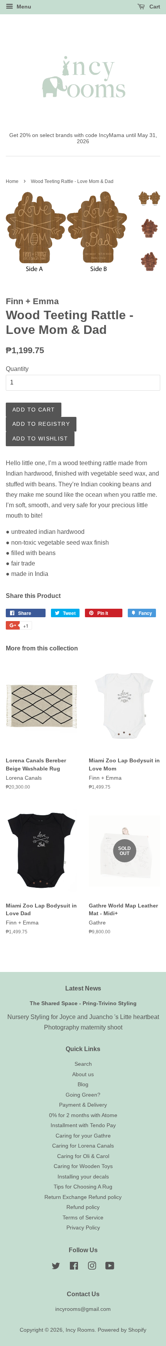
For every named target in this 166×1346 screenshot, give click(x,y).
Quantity (17, 369)
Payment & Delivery (83, 1105)
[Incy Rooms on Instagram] (92, 1267)
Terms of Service (83, 1218)
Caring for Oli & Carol (83, 1156)
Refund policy (83, 1207)
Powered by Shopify (122, 1330)
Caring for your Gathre (83, 1136)
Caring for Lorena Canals (83, 1146)
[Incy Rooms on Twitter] (56, 1267)
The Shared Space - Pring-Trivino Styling (83, 1003)
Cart (154, 6)
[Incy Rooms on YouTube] (109, 1267)
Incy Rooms (80, 1330)
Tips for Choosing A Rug (83, 1187)
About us (83, 1074)
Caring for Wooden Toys (83, 1166)
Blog (83, 1084)
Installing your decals (83, 1177)
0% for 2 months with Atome (83, 1115)
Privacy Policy (83, 1228)
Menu (23, 6)
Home (12, 181)
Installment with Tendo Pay (83, 1125)
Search (83, 1064)
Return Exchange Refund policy (83, 1197)
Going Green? (83, 1095)
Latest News (83, 988)
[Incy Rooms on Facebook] (73, 1267)
